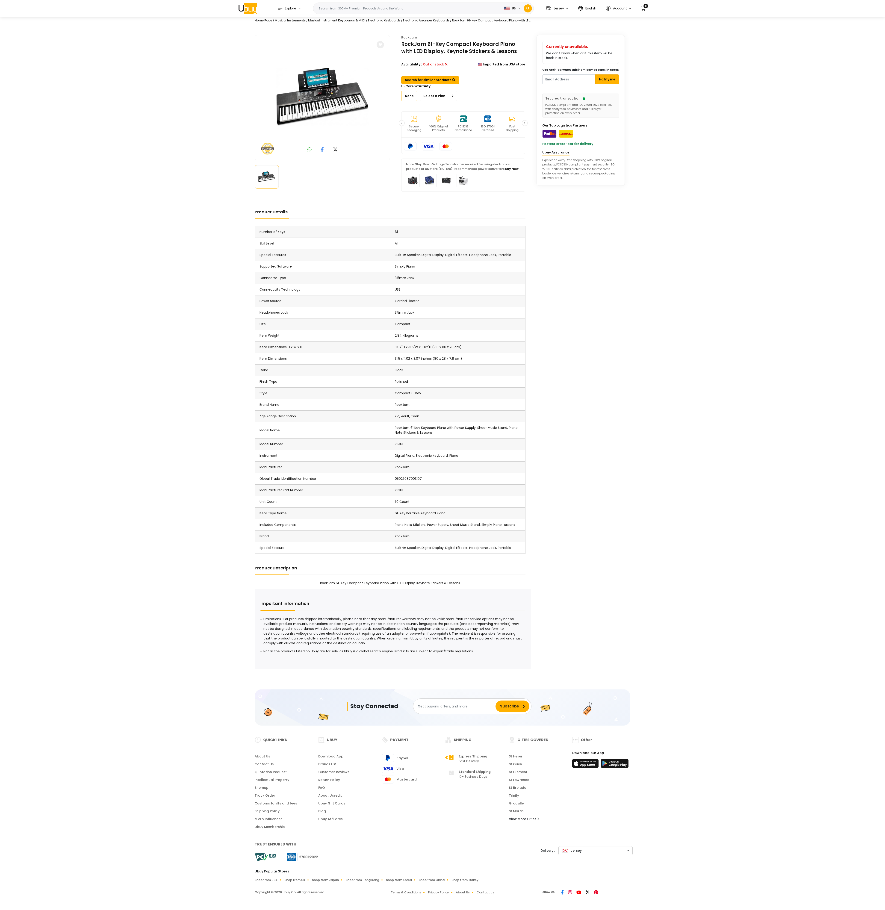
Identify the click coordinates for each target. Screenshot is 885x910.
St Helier (515, 756)
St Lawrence (519, 779)
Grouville (516, 803)
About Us (262, 756)
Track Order (265, 795)
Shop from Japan (325, 880)
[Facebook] (562, 892)
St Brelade (517, 787)
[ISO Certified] (300, 856)
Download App (330, 756)
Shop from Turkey (464, 880)
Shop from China (432, 880)
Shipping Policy (267, 811)
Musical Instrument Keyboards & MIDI (336, 20)
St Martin (516, 811)
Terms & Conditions (406, 892)
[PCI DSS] (265, 857)
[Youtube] (579, 892)
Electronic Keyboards (384, 20)
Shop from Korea (399, 880)
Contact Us (264, 764)
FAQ (321, 787)
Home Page (263, 20)
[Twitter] (588, 892)
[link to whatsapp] (309, 150)
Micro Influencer (268, 819)
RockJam (409, 37)
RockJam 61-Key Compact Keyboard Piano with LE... (491, 20)
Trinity (514, 795)
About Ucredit (330, 795)
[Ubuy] (248, 8)
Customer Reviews (333, 772)
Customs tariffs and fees (276, 803)
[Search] (528, 8)
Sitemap (261, 787)
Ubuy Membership (270, 827)
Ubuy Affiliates (330, 819)
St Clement (518, 772)
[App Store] (586, 765)
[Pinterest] (596, 892)
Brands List (327, 764)
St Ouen (515, 764)
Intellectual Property (272, 779)
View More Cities (523, 819)
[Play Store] (614, 765)
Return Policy (329, 779)
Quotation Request (271, 772)
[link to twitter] (335, 150)
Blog (322, 811)
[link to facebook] (322, 150)
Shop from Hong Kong (362, 880)
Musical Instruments (290, 20)
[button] (557, 8)
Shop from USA (266, 880)
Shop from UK (294, 880)
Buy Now (512, 169)
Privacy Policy (438, 892)
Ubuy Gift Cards (331, 803)
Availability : (411, 64)
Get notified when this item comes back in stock (580, 70)
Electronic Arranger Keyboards (426, 20)
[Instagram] (570, 892)
